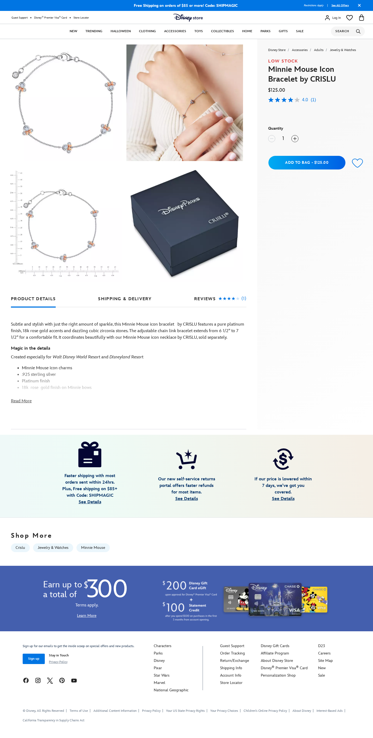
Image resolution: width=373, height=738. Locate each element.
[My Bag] (361, 17)
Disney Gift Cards (275, 646)
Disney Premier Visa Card (50, 17)
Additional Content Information (115, 711)
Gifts (283, 31)
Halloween (121, 31)
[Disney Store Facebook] (26, 680)
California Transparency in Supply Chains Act (53, 720)
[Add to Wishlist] (356, 163)
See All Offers (340, 5)
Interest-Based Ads (329, 711)
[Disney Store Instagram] (38, 680)
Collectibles (222, 31)
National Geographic (171, 690)
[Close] (358, 7)
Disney (159, 660)
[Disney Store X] (50, 680)
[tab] (33, 299)
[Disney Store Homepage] (188, 18)
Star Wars (162, 675)
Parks (265, 31)
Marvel (159, 682)
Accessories (175, 31)
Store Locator (81, 17)
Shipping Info (231, 668)
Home (247, 31)
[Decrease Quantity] (271, 138)
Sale (300, 31)
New (73, 31)
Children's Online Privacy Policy (265, 711)
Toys (198, 31)
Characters (162, 646)
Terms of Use (79, 711)
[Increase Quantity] (294, 138)
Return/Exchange (234, 660)
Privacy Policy (58, 662)
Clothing (147, 31)
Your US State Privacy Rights (185, 711)
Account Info (230, 675)
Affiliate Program (275, 653)
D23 (321, 646)
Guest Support (19, 17)
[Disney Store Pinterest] (62, 680)
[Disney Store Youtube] (74, 680)
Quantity (275, 128)
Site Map (325, 660)
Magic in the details (30, 348)
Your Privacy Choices (224, 711)
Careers (324, 653)
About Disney (301, 711)
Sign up (33, 659)
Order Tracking (232, 653)
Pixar (158, 668)
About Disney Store (277, 660)
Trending (93, 31)
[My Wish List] (349, 17)
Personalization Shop (278, 675)
